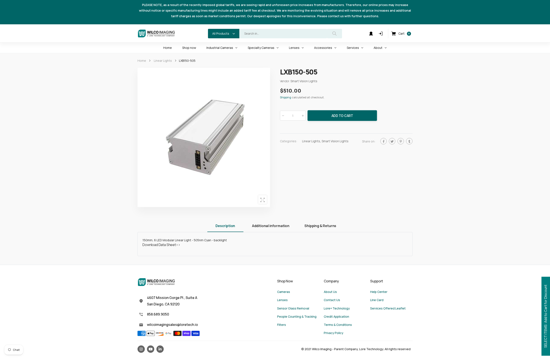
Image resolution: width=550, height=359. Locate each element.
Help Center (378, 292)
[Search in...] (334, 33)
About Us (330, 292)
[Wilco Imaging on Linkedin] (160, 349)
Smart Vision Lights (335, 141)
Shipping (285, 97)
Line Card (376, 300)
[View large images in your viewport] (262, 199)
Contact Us (332, 300)
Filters (281, 325)
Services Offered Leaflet (388, 308)
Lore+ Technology (337, 308)
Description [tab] (225, 225)
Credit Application (336, 316)
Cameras (283, 292)
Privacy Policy (333, 333)
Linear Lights (311, 141)
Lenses (282, 300)
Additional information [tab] (270, 225)
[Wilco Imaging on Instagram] (141, 349)
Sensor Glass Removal (293, 308)
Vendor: (285, 81)
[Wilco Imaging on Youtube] (150, 349)
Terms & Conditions (338, 325)
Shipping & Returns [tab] (320, 225)
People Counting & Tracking (296, 316)
